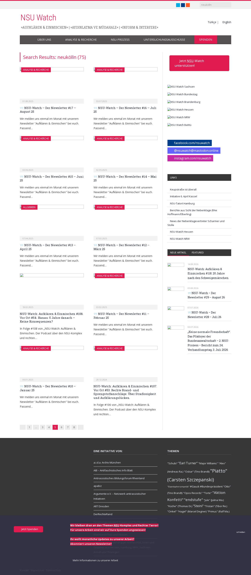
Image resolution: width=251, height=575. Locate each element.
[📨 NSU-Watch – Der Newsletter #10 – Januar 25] (52, 363)
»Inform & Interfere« (139, 27)
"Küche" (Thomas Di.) (179, 506)
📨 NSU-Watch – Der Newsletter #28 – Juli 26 (204, 315)
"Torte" (207, 493)
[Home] (26, 39)
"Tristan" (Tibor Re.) (215, 506)
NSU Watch (38, 17)
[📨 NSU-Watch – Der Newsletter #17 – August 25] (52, 84)
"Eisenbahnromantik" (178, 486)
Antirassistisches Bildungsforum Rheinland (119, 478)
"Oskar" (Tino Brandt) (197, 471)
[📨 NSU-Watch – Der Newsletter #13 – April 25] (52, 222)
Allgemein (29, 207)
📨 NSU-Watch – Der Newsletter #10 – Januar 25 (48, 388)
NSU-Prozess (120, 39)
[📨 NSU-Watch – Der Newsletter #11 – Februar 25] (125, 290)
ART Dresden (101, 506)
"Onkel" (172, 511)
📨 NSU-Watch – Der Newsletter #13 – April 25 (48, 247)
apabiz (98, 486)
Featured (198, 252)
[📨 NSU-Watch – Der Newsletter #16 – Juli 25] (125, 84)
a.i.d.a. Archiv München (107, 462)
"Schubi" (172, 463)
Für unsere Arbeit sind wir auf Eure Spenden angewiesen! (108, 530)
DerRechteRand (103, 514)
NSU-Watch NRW (180, 238)
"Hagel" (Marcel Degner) (192, 511)
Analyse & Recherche (81, 39)
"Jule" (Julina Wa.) (214, 500)
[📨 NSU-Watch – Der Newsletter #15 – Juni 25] (52, 153)
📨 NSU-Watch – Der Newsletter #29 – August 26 (206, 295)
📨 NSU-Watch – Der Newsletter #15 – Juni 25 (52, 178)
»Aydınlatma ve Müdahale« (94, 27)
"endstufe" (193, 499)
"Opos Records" (193, 493)
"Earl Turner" (188, 463)
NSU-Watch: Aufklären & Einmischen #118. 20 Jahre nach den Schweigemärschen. (208, 273)
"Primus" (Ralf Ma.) (218, 511)
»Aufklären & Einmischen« (44, 27)
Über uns (44, 39)
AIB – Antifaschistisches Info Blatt (113, 470)
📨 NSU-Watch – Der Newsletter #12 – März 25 (121, 247)
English (226, 22)
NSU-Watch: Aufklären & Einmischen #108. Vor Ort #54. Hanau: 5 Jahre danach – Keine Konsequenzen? (51, 317)
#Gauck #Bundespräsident (206, 486)
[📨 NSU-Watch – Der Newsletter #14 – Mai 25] (125, 153)
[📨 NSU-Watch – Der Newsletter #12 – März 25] (125, 222)
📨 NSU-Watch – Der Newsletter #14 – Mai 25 (125, 178)
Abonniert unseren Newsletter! (91, 544)
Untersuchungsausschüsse (164, 39)
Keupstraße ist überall (183, 189)
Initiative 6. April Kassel (183, 196)
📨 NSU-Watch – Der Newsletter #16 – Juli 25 (125, 110)
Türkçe (212, 22)
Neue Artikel (178, 252)
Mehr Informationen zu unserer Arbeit (95, 560)
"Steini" (198, 506)
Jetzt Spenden (29, 529)
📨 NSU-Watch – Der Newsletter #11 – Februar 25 (121, 316)
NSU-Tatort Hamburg (182, 203)
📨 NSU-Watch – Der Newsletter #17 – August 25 (48, 110)
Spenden (205, 39)
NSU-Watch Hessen (181, 231)
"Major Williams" (208, 463)
